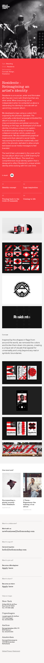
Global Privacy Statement (11, 651)
